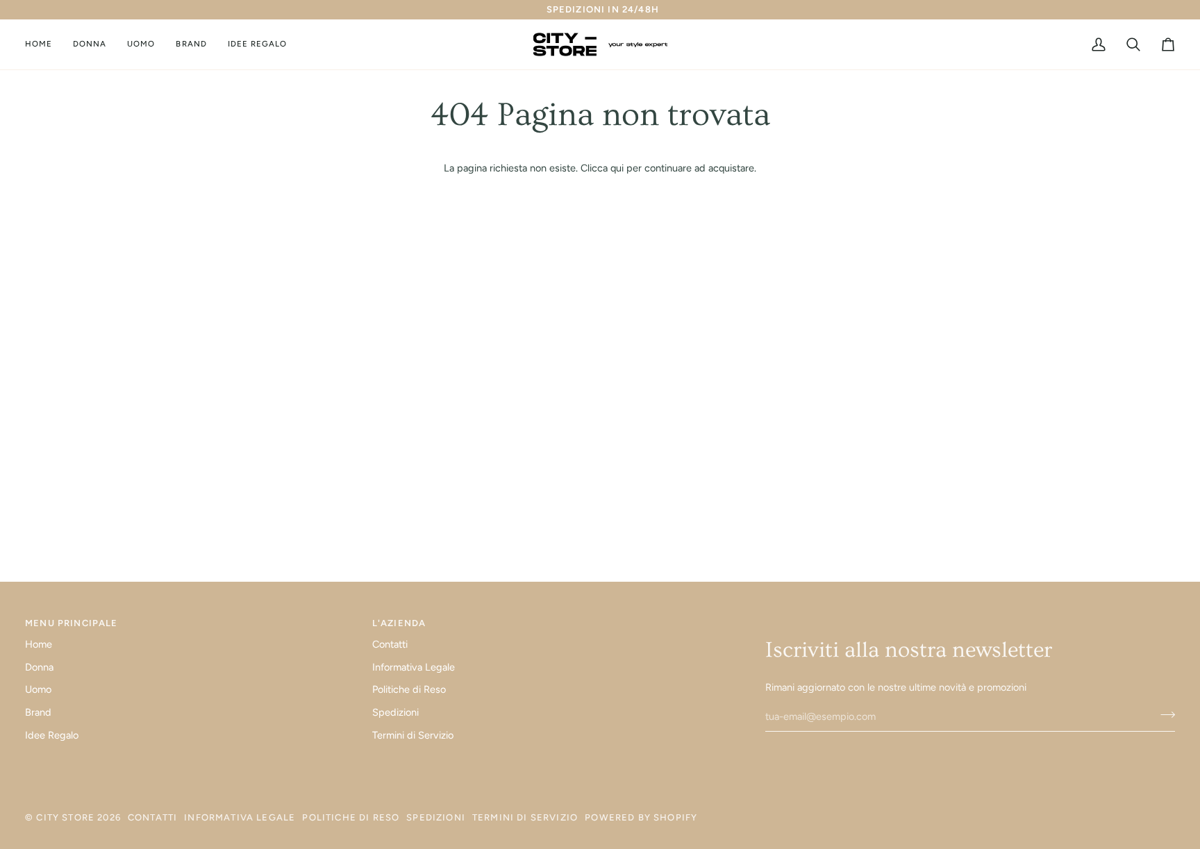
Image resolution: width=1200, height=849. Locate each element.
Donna (39, 667)
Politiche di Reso (409, 689)
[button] (89, 44)
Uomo (38, 689)
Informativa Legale (413, 667)
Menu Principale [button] (71, 623)
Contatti (390, 644)
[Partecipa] (1163, 715)
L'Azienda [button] (399, 623)
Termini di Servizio (412, 735)
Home (38, 644)
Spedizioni (395, 712)
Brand (38, 712)
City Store (65, 817)
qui (617, 168)
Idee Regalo (51, 735)
